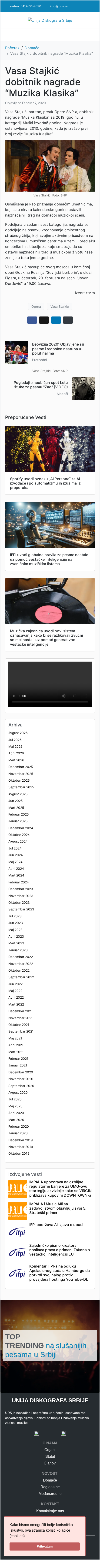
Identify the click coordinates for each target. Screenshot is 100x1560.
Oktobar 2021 (18, 1025)
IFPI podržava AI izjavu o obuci (56, 1224)
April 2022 (16, 997)
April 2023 (16, 936)
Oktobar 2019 (19, 1153)
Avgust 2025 (18, 794)
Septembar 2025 (21, 787)
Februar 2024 (18, 882)
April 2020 (16, 1113)
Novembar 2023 (20, 896)
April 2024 (16, 868)
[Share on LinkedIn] (56, 320)
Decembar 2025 (20, 767)
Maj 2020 (15, 1106)
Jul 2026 (15, 740)
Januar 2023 (18, 950)
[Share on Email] (68, 320)
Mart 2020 (16, 1120)
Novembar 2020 (20, 1079)
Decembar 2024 (20, 828)
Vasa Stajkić (59, 306)
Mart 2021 (16, 1052)
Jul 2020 (15, 1099)
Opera (36, 306)
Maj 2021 (15, 1038)
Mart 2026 (16, 760)
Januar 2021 (17, 1065)
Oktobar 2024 (19, 835)
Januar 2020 (18, 1133)
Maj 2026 (15, 746)
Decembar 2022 (20, 957)
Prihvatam (45, 1546)
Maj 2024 (15, 862)
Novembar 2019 (20, 1147)
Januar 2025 (18, 821)
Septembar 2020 (21, 1086)
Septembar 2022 (21, 977)
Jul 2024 (15, 848)
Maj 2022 (15, 991)
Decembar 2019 (20, 1140)
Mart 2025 (16, 808)
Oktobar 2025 (19, 780)
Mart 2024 (16, 875)
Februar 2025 (18, 814)
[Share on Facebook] (32, 320)
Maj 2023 (15, 930)
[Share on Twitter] (44, 320)
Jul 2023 (15, 916)
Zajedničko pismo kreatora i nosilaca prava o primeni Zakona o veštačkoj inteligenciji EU (59, 1249)
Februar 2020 (18, 1126)
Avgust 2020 (18, 1092)
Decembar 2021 (20, 1011)
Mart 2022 (16, 1004)
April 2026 (16, 753)
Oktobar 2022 (19, 970)
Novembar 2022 (20, 964)
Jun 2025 (15, 801)
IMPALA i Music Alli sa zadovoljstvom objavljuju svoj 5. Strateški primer (58, 1208)
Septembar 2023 (21, 909)
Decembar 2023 (20, 889)
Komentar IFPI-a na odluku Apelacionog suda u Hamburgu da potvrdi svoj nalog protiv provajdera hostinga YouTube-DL (59, 1273)
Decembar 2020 (20, 1072)
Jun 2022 (15, 984)
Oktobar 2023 (19, 902)
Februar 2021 (18, 1058)
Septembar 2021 (21, 1031)
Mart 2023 (16, 943)
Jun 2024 (15, 855)
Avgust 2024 (18, 841)
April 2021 (15, 1045)
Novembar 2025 (20, 774)
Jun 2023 (15, 923)
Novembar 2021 (20, 1018)
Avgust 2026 (18, 733)
